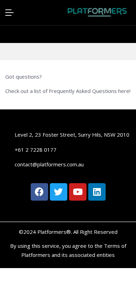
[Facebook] (39, 192)
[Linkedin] (97, 192)
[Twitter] (58, 192)
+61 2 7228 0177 (35, 149)
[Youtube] (77, 192)
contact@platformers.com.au (49, 164)
